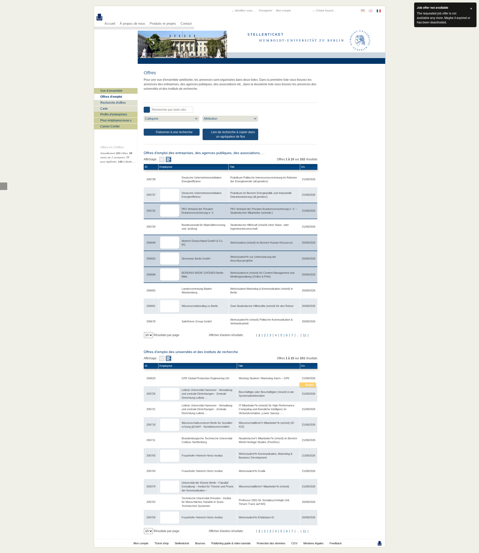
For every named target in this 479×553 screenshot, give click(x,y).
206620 (150, 378)
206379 (150, 486)
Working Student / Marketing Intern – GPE (264, 378)
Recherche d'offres (113, 102)
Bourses (200, 543)
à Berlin (125, 161)
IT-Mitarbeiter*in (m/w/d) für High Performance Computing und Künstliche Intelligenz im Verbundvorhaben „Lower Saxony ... (266, 409)
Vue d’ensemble (111, 90)
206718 (150, 424)
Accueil (110, 23)
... (134, 161)
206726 (150, 393)
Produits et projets (163, 23)
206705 (150, 455)
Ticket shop (161, 543)
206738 (150, 179)
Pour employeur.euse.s (115, 120)
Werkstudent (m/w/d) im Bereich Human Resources (261, 242)
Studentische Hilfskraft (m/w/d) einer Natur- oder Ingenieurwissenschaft (259, 226)
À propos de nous (132, 23)
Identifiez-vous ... (245, 10)
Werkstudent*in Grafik (252, 470)
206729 (150, 226)
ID (146, 166)
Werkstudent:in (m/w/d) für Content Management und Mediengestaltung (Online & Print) (262, 274)
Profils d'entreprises (113, 114)
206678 (150, 321)
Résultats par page (166, 335)
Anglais (309, 384)
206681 (150, 305)
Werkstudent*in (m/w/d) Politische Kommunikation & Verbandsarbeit (261, 321)
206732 (150, 210)
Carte (104, 108)
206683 (150, 290)
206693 (150, 258)
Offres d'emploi (111, 96)
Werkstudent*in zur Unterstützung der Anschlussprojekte (253, 258)
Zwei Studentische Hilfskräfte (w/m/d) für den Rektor (262, 305)
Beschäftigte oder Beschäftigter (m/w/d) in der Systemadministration (266, 393)
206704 (150, 470)
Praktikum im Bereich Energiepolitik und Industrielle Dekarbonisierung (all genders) (261, 194)
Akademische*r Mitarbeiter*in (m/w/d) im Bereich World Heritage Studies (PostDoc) (268, 440)
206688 (150, 274)
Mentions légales (313, 543)
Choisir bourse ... (326, 10)
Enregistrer (265, 10)
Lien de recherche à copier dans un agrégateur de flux (232, 134)
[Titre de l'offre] (168, 159)
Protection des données (271, 543)
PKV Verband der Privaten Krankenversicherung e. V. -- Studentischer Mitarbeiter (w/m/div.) (263, 210)
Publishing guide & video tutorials (231, 543)
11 (304, 335)
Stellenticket (182, 543)
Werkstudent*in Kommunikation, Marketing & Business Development (265, 455)
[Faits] (161, 159)
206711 (150, 440)
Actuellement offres (114, 153)
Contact (186, 23)
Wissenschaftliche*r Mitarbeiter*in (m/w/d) (264, 486)
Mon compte (283, 10)
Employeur (165, 166)
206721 (150, 409)
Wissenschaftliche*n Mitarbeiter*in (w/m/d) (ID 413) (266, 424)
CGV (294, 543)
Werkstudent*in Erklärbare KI (256, 517)
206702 (150, 501)
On (303, 166)
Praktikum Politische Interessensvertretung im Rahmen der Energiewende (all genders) (263, 179)
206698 (150, 242)
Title (232, 166)
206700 (150, 517)
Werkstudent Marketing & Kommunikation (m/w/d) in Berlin (261, 290)
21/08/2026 (308, 378)
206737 (150, 194)
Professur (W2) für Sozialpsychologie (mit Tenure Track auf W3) (264, 502)
